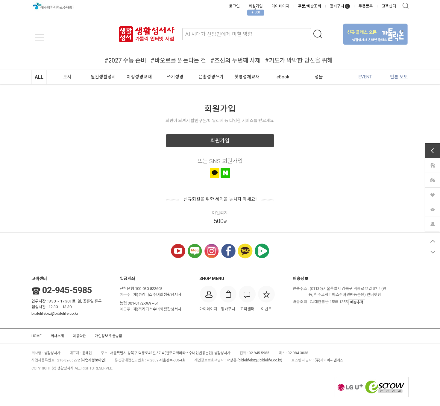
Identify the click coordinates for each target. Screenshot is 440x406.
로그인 (234, 6)
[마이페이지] (432, 223)
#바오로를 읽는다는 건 (178, 60)
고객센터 (389, 6)
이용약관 (79, 336)
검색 (406, 6)
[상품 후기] (432, 179)
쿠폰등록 (366, 6)
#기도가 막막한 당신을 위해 (299, 60)
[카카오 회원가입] (214, 173)
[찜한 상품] (432, 194)
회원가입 (255, 6)
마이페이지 (280, 6)
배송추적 (356, 302)
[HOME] (432, 164)
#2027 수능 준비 (125, 60)
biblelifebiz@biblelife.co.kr (54, 313)
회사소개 (57, 336)
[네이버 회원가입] (225, 173)
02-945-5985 (67, 290)
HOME (36, 336)
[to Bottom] (432, 252)
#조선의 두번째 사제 (235, 60)
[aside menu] (39, 37)
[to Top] (432, 241)
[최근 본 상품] (432, 208)
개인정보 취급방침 (108, 336)
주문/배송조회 (309, 6)
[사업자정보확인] (93, 360)
